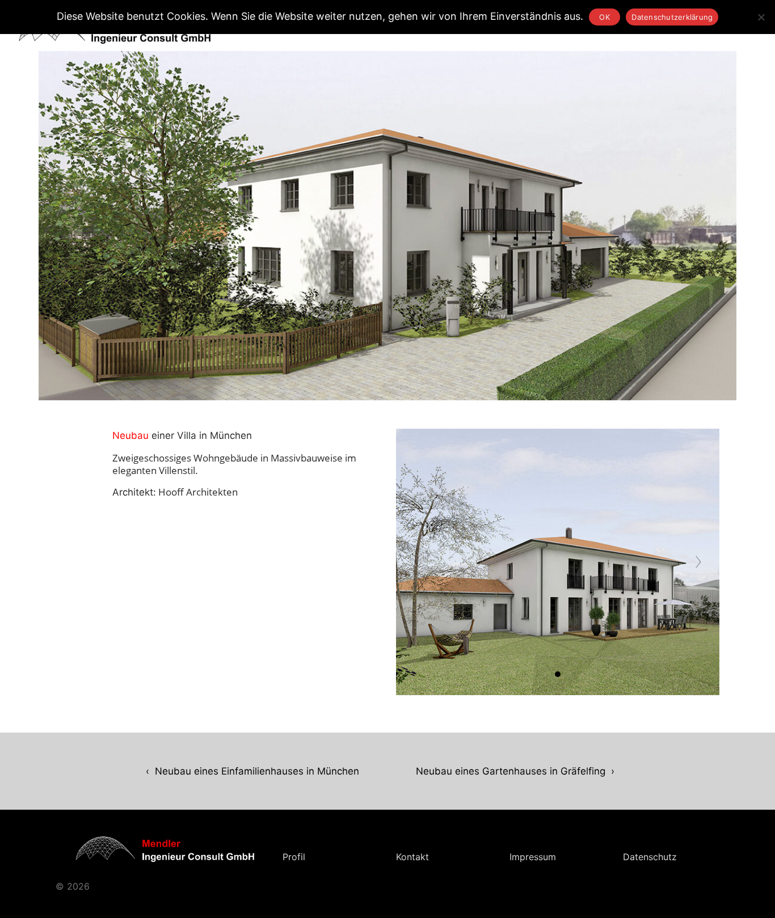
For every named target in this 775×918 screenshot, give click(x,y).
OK (605, 17)
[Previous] (417, 561)
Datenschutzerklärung (672, 17)
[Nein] (760, 17)
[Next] (698, 561)
